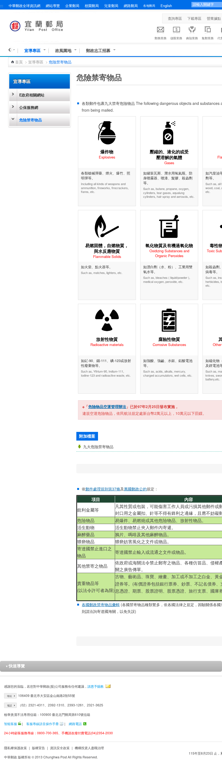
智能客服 (10, 723)
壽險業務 (192, 38)
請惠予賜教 (95, 686)
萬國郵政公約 (135, 489)
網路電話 (75, 723)
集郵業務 (208, 38)
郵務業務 (160, 38)
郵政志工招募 (98, 50)
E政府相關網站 (31, 95)
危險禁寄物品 (30, 119)
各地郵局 (149, 5)
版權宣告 (38, 747)
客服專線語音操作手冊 (42, 723)
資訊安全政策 (60, 747)
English (166, 5)
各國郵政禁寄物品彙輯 (101, 604)
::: (1, 5)
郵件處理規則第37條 (103, 489)
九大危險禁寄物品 (98, 446)
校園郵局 (92, 5)
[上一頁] (10, 50)
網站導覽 (53, 5)
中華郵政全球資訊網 (24, 5)
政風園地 (63, 50)
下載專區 (194, 18)
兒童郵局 (111, 5)
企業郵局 (72, 5)
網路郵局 (131, 5)
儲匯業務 (176, 38)
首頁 (19, 61)
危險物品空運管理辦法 (107, 406)
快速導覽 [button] (15, 666)
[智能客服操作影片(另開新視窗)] (19, 723)
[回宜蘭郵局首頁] (46, 25)
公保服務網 (28, 107)
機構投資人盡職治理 (89, 747)
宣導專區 (32, 50)
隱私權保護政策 (15, 747)
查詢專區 (175, 18)
